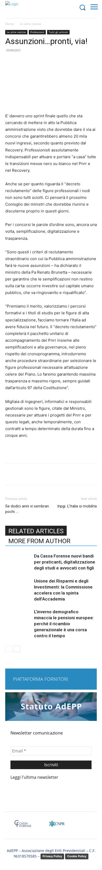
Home (9, 24)
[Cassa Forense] (22, 826)
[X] (39, 474)
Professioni (37, 32)
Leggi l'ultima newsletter (34, 777)
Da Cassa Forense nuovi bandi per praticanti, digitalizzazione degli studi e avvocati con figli (64, 562)
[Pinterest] (51, 474)
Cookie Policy (76, 856)
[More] (75, 474)
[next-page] (17, 649)
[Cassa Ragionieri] (56, 826)
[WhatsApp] (63, 474)
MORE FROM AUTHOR (39, 541)
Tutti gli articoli (58, 32)
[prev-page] (8, 649)
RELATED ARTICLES (36, 531)
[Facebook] (27, 474)
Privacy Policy (52, 856)
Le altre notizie (30, 24)
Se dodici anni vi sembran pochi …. (27, 509)
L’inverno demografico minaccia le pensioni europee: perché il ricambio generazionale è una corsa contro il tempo (64, 623)
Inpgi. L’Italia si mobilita (77, 506)
